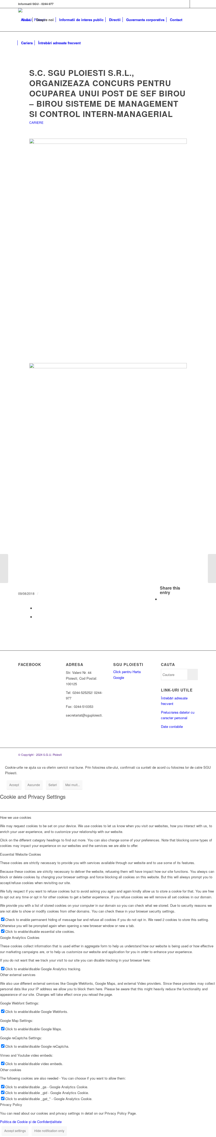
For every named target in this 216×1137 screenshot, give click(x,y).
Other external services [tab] (18, 974)
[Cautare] (87, 43)
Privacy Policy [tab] (11, 1104)
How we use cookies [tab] (15, 817)
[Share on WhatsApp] (36, 608)
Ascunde (33, 784)
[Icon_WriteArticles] (108, 57)
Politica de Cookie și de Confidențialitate (31, 1121)
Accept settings (15, 1130)
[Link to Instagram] (194, 4)
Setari (52, 784)
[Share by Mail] (36, 616)
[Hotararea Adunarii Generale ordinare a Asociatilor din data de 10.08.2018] (212, 568)
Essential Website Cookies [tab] (20, 854)
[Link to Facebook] (186, 4)
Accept (14, 784)
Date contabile (172, 726)
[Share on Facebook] (161, 599)
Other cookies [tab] (10, 1069)
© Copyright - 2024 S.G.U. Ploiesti (40, 754)
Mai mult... (72, 784)
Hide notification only (49, 1130)
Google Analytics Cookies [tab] (20, 937)
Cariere (36, 122)
